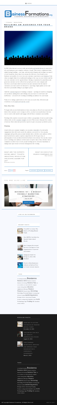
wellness (22, 303)
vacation (37, 301)
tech (38, 299)
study (34, 299)
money (35, 295)
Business (49, 170)
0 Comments (9, 22)
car (37, 282)
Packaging (33, 297)
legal (38, 293)
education (30, 287)
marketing (29, 295)
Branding (25, 278)
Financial (25, 291)
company (35, 284)
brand (41, 170)
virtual (18, 303)
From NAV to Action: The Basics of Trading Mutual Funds (32, 325)
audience (34, 170)
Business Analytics (32, 280)
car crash (25, 284)
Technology (20, 301)
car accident (20, 284)
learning (35, 293)
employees (20, 289)
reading (23, 299)
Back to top (50, 402)
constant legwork (15, 91)
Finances (20, 291)
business (46, 76)
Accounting (19, 278)
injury (29, 291)
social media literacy (38, 68)
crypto (18, 287)
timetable (36, 130)
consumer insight (21, 120)
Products (19, 299)
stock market (29, 299)
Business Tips (31, 283)
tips (25, 301)
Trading (29, 301)
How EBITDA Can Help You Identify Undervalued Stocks (31, 334)
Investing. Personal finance (25, 293)
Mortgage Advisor (21, 297)
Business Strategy (18, 22)
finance (31, 289)
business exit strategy (22, 282)
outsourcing (28, 297)
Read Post (28, 202)
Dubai (25, 287)
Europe (26, 289)
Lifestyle (19, 295)
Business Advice (22, 280)
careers (30, 285)
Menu (29, 3)
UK (33, 301)
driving (22, 287)
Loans (23, 295)
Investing (34, 291)
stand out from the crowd (22, 101)
